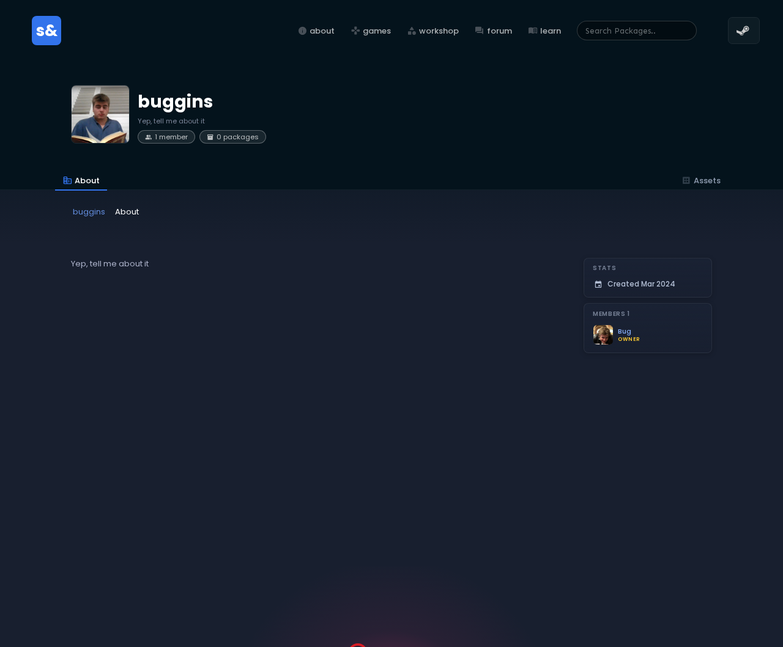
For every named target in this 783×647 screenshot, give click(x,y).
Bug (624, 331)
